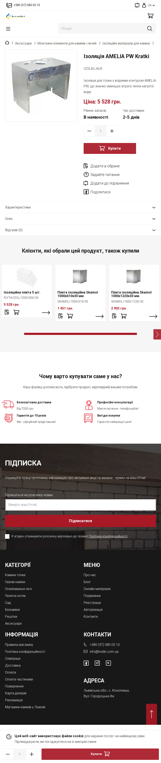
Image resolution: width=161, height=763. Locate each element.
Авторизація (93, 610)
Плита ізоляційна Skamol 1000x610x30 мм (77, 294)
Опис (9, 218)
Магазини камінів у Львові (25, 707)
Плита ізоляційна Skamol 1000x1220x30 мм (131, 294)
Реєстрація (92, 603)
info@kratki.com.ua (104, 652)
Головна (7, 43)
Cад (8, 603)
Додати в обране (105, 166)
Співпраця (12, 659)
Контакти (91, 617)
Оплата (10, 672)
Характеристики (18, 207)
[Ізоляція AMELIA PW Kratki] (41, 85)
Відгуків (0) (13, 230)
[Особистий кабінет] (144, 5)
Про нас (90, 575)
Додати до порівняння (109, 183)
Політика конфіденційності (108, 536)
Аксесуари (23, 43)
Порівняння (92, 596)
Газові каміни (15, 582)
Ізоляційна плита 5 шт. (22, 292)
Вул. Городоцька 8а (99, 696)
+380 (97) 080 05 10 (105, 645)
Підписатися (80, 521)
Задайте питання (104, 174)
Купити (114, 148)
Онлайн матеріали (97, 589)
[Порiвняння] (137, 5)
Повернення (14, 686)
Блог (87, 582)
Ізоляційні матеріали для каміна (126, 43)
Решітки (11, 617)
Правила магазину (19, 645)
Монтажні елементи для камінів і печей (67, 43)
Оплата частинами (19, 679)
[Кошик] (150, 16)
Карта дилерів (15, 693)
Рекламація (14, 700)
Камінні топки (15, 575)
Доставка (13, 665)
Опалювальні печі (18, 589)
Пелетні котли (15, 596)
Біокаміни (12, 610)
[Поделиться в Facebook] (87, 192)
